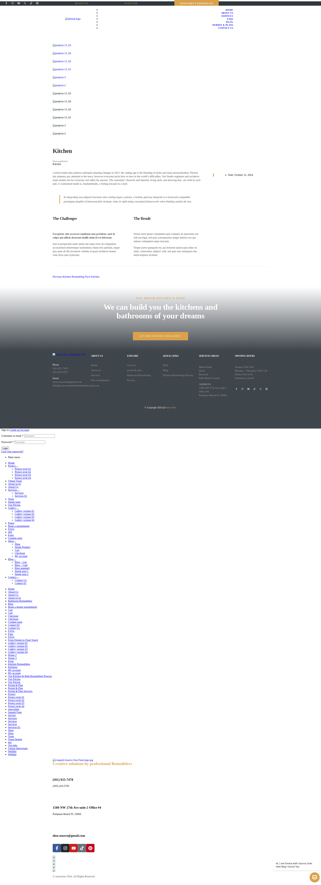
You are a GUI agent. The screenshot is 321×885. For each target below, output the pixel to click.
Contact (12, 577)
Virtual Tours (15, 481)
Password (7, 442)
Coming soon (15, 538)
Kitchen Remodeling (19, 664)
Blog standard (22, 568)
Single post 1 (21, 571)
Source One (171, 407)
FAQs (11, 529)
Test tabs (12, 745)
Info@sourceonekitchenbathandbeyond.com (76, 385)
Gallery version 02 (24, 514)
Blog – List (21, 562)
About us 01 (14, 484)
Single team (14, 502)
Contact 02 (20, 583)
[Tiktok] (31, 3)
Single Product (22, 547)
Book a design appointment (22, 607)
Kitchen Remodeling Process (178, 375)
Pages (11, 523)
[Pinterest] (37, 3)
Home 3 (12, 658)
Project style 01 (23, 468)
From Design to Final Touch (23, 640)
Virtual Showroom (18, 748)
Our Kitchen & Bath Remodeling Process (30, 676)
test (10, 742)
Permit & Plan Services (20, 691)
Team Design (15, 739)
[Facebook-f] (6, 3)
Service (12, 715)
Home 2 (12, 655)
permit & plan (134, 370)
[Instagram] (12, 3)
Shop (11, 541)
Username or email (12, 435)
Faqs (10, 634)
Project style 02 (23, 471)
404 (10, 532)
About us (96, 370)
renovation (13, 709)
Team (11, 499)
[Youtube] (18, 3)
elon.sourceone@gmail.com (67, 382)
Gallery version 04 (24, 520)
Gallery (12, 508)
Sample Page (15, 712)
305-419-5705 (60, 372)
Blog (165, 370)
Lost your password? (12, 451)
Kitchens (12, 667)
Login (5, 448)
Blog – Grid (21, 565)
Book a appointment (18, 526)
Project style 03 (23, 475)
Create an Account (19, 430)
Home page (57, 161)
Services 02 (21, 496)
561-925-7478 (60, 368)
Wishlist (12, 751)
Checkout (20, 553)
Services (95, 375)
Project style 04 (23, 478)
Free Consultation (100, 380)
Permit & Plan (15, 685)
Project (11, 465)
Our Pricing (14, 505)
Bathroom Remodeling (20, 601)
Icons (11, 535)
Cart (17, 550)
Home (94, 365)
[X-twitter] (25, 3)
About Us (13, 487)
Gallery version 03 (24, 517)
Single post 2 (21, 574)
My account (21, 556)
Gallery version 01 (24, 511)
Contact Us (21, 580)
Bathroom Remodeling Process (139, 378)
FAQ (165, 365)
